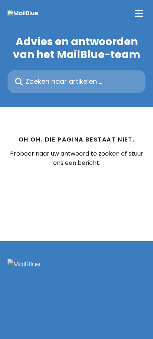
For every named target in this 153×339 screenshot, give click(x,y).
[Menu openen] (139, 13)
